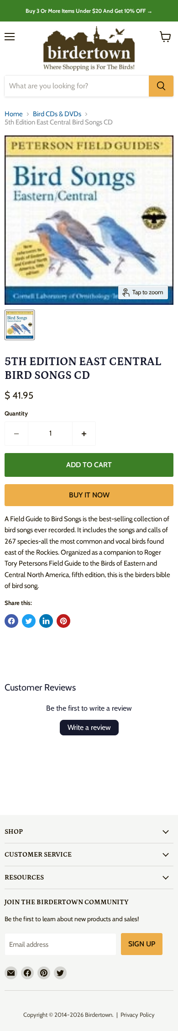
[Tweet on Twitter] (29, 621)
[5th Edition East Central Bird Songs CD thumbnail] (19, 325)
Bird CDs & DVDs (57, 114)
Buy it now (89, 495)
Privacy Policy (137, 1014)
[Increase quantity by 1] (84, 433)
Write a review (89, 727)
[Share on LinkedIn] (46, 621)
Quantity (16, 413)
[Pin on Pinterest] (63, 621)
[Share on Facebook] (11, 621)
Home (14, 114)
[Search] (161, 86)
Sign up (141, 943)
